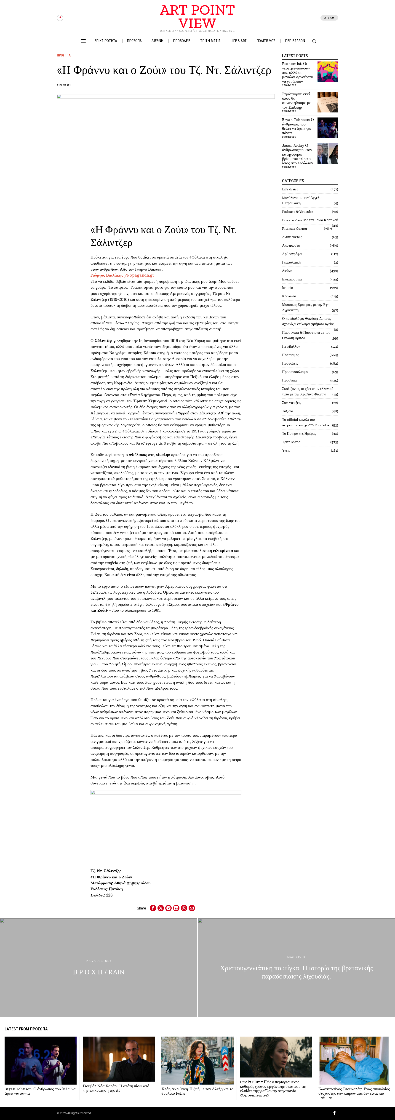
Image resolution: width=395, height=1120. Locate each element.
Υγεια (286, 450)
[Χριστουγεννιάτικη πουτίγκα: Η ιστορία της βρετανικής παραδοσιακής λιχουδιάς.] (296, 967)
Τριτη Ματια (291, 442)
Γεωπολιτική (291, 262)
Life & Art (290, 189)
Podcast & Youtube (297, 211)
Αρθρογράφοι (292, 254)
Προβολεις (290, 363)
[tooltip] (60, 18)
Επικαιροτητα (292, 279)
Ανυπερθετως (292, 237)
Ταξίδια (287, 411)
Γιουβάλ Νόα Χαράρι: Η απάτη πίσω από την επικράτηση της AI (116, 1088)
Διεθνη (287, 271)
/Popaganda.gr (122, 275)
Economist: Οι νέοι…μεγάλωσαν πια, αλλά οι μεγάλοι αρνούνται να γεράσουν (297, 72)
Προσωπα (64, 55)
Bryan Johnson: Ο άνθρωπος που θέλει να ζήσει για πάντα (298, 126)
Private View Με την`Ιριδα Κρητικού (310, 220)
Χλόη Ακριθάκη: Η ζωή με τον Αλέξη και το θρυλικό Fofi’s (197, 1091)
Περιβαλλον (291, 346)
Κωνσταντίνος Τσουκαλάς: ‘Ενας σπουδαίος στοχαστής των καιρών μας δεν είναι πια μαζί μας (354, 1093)
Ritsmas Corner (294, 228)
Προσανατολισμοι (295, 372)
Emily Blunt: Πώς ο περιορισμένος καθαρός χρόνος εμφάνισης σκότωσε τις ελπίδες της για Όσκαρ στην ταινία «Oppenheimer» (273, 1088)
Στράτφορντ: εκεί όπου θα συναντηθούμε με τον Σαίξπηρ (296, 100)
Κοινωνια (289, 296)
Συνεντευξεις (291, 402)
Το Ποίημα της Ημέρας (299, 433)
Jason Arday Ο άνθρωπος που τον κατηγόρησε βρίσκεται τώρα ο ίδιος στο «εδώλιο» (297, 154)
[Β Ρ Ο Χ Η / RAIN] (98, 967)
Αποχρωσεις (291, 245)
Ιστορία (287, 287)
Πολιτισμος (290, 355)
